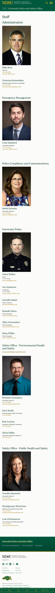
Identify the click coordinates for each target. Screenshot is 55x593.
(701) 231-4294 (6, 437)
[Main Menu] (51, 3)
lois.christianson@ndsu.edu (10, 525)
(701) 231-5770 (6, 147)
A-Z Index (5, 568)
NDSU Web (5, 587)
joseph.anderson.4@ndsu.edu (11, 293)
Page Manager (38, 545)
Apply (9, 590)
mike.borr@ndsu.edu (8, 74)
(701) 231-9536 (6, 415)
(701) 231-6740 (6, 498)
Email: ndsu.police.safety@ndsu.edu (11, 545)
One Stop (18, 570)
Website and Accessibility (19, 587)
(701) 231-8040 (6, 426)
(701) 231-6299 (6, 402)
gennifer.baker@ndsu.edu (10, 304)
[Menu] (5, 8)
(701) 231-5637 (6, 510)
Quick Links (18, 572)
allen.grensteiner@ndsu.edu (10, 326)
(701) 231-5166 (6, 85)
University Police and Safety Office (17, 541)
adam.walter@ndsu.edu (9, 280)
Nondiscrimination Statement (21, 585)
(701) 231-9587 (6, 523)
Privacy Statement (7, 585)
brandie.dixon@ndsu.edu (9, 315)
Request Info (44, 590)
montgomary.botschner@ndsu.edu (12, 512)
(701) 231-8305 (6, 213)
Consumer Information (8, 572)
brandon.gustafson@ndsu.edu (11, 404)
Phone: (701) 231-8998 (27, 545)
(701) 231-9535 (6, 72)
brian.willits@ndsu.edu (9, 338)
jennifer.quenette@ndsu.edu (10, 499)
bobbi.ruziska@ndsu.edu (9, 214)
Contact (17, 568)
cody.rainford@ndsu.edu (9, 149)
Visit (27, 590)
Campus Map (5, 570)
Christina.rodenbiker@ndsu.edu (11, 86)
